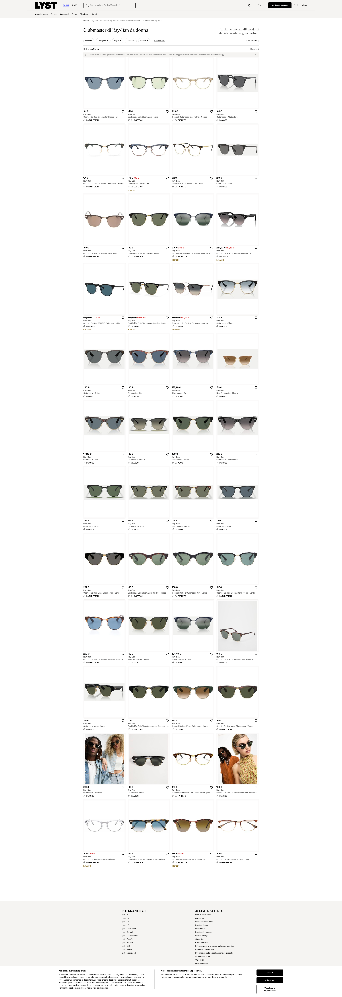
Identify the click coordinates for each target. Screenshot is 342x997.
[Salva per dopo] (123, 111)
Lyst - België (127, 949)
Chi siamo (199, 918)
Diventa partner (202, 963)
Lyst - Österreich (129, 928)
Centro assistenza (203, 915)
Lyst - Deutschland (129, 935)
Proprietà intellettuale (204, 949)
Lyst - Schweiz (128, 932)
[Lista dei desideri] (259, 5)
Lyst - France (127, 942)
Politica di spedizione (204, 922)
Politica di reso (201, 925)
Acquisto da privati (203, 956)
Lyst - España (127, 939)
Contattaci (199, 939)
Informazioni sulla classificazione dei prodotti (214, 953)
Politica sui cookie (100, 988)
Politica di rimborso (203, 932)
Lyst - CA (125, 918)
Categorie (199, 960)
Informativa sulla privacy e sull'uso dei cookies (214, 946)
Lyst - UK (125, 922)
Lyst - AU (125, 915)
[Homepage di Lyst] (46, 5)
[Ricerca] (87, 5)
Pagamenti (200, 928)
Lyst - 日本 (126, 946)
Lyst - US (125, 925)
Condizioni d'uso (202, 942)
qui (223, 55)
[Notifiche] (249, 5)
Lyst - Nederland (129, 953)
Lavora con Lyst (202, 935)
